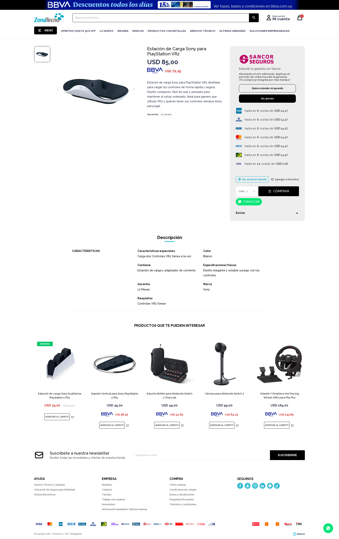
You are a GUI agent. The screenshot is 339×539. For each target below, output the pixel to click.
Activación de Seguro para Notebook (54, 489)
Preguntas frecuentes (182, 499)
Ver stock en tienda (254, 179)
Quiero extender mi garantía (267, 88)
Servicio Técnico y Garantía (49, 484)
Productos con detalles (167, 30)
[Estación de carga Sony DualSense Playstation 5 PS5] (59, 364)
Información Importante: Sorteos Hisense (124, 509)
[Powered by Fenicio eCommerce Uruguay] (299, 534)
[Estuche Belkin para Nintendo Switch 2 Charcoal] (169, 364)
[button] (299, 376)
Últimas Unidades (232, 30)
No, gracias (267, 98)
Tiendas (106, 494)
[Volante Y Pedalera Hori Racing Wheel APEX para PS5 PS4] (279, 364)
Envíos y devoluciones (182, 494)
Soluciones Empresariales (270, 30)
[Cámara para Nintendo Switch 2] (224, 364)
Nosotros (107, 484)
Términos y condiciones (183, 504)
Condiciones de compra (183, 489)
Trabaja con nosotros (113, 499)
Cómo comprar (178, 484)
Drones (122, 30)
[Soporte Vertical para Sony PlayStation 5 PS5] (114, 364)
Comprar (281, 191)
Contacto (107, 489)
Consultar (251, 201)
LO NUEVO (106, 30)
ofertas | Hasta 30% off (78, 30)
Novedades (108, 504)
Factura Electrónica (45, 494)
